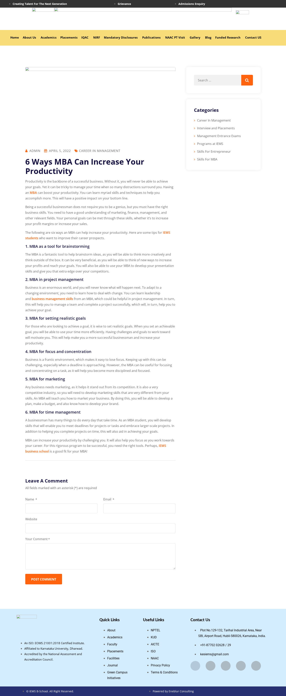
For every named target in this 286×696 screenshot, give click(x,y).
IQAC (85, 37)
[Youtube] (256, 666)
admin (34, 151)
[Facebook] (261, 4)
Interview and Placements (216, 128)
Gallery (195, 37)
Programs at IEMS (210, 144)
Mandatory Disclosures (121, 37)
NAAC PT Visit (175, 37)
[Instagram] (266, 4)
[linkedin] (272, 4)
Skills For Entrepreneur (214, 151)
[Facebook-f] (195, 666)
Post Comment (43, 579)
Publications (151, 37)
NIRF (96, 37)
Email (108, 499)
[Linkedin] (241, 666)
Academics (48, 37)
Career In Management (99, 151)
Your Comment (37, 539)
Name (31, 499)
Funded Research (228, 37)
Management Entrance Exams (219, 136)
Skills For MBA (207, 159)
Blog (208, 37)
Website (31, 519)
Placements (68, 37)
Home (14, 37)
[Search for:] (223, 80)
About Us (29, 37)
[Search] (247, 80)
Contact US (253, 37)
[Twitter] (226, 666)
